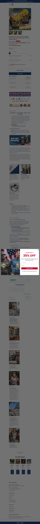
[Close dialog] (38, 249)
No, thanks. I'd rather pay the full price (29, 271)
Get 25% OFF (29, 268)
